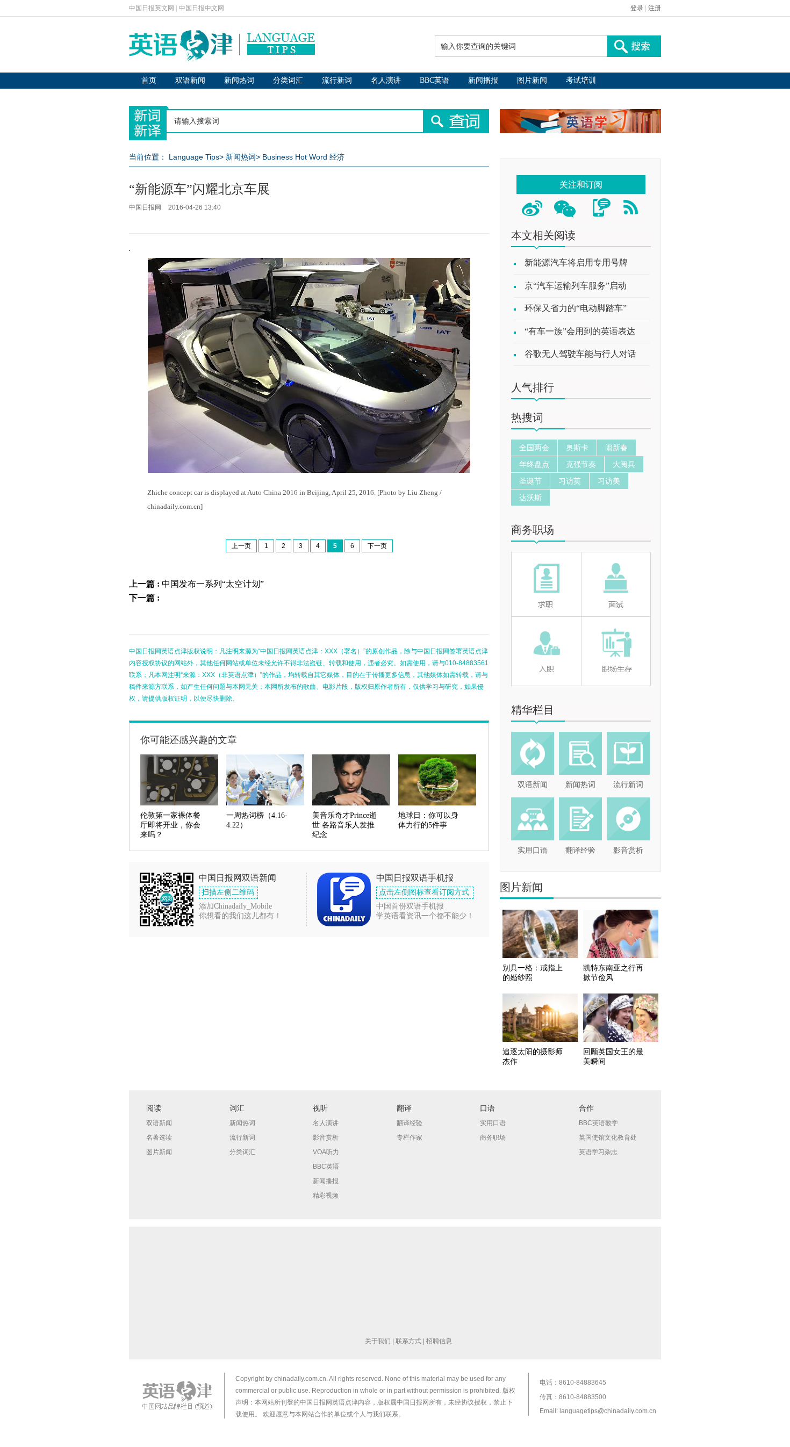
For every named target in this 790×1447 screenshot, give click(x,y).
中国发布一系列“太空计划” (213, 583)
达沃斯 (530, 497)
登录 (636, 8)
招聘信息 (439, 1341)
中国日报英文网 (151, 8)
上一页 (241, 546)
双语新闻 (190, 80)
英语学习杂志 (598, 1152)
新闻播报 (483, 80)
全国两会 (534, 447)
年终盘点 (534, 464)
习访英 (569, 481)
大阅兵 (624, 464)
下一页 (377, 546)
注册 (654, 8)
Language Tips (194, 157)
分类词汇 (288, 80)
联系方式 (408, 1341)
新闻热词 (239, 80)
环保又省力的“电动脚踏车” (576, 308)
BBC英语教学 (598, 1123)
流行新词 (337, 80)
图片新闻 (532, 80)
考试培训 (581, 80)
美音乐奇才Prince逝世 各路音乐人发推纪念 (344, 825)
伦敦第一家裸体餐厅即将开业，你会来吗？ (170, 825)
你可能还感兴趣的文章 (188, 740)
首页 (148, 80)
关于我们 (378, 1341)
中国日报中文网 (201, 8)
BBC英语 (434, 80)
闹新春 (616, 447)
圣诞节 (530, 481)
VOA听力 (326, 1152)
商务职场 (532, 530)
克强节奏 (581, 464)
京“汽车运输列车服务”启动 (576, 285)
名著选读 (159, 1137)
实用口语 (533, 850)
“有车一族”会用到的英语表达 (580, 331)
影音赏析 (628, 850)
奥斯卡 (577, 447)
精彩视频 (326, 1195)
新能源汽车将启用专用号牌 (576, 262)
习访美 (609, 481)
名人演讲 (386, 80)
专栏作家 (409, 1137)
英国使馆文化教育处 (608, 1137)
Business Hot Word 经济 (303, 157)
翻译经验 (580, 850)
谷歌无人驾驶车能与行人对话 (580, 353)
